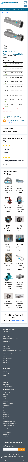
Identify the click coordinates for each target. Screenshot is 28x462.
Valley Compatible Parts (9, 421)
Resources (5, 377)
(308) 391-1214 (6, 348)
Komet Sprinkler (7, 432)
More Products (6, 439)
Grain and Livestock (8, 403)
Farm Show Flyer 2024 (8, 380)
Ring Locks (5, 436)
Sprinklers (5, 410)
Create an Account (7, 386)
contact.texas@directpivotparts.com (12, 350)
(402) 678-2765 (13, 122)
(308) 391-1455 (6, 362)
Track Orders (6, 384)
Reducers (6, 12)
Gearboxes (5, 401)
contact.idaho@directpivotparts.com (12, 365)
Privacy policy (6, 382)
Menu (3, 10)
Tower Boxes (6, 414)
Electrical (5, 396)
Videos (4, 375)
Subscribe (21, 449)
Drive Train (5, 394)
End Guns (5, 399)
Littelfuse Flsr (6, 434)
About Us (5, 371)
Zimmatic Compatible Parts (9, 419)
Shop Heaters (6, 407)
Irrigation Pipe (6, 416)
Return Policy (6, 373)
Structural (5, 412)
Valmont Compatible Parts (9, 423)
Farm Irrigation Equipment (9, 428)
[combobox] (12, 6)
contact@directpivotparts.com (10, 338)
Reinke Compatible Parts (9, 425)
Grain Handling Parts (8, 430)
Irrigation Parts (6, 405)
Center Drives (6, 392)
